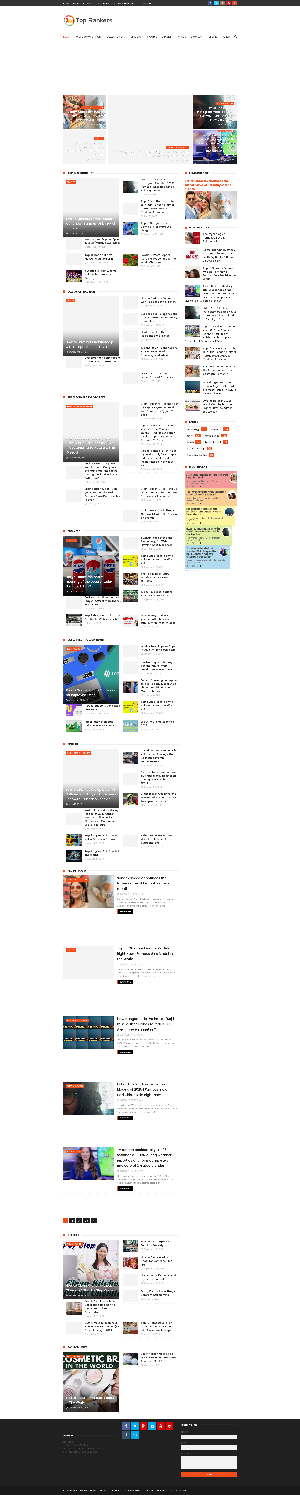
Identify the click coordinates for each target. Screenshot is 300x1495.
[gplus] (234, 3)
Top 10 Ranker (92, 1490)
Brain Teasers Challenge (79, 406)
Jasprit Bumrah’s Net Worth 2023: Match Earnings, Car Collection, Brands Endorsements (158, 756)
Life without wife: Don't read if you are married (158, 1277)
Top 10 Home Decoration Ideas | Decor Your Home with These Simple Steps (156, 1326)
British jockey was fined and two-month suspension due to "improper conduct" (158, 797)
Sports (213, 36)
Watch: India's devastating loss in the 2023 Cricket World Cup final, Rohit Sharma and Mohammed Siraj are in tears (102, 817)
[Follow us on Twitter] (135, 1426)
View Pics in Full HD (123, 3)
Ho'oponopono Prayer (88, 36)
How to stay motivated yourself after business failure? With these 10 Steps (158, 619)
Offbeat (73, 1235)
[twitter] (216, 3)
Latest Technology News (86, 640)
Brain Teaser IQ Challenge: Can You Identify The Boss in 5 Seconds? (159, 514)
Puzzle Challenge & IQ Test (86, 397)
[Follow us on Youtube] (161, 1426)
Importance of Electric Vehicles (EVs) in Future (99, 723)
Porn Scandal (226, 131)
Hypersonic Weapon (178, 147)
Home (66, 3)
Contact (88, 3)
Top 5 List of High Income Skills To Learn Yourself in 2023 (157, 559)
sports (190, 435)
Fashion (181, 36)
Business (74, 531)
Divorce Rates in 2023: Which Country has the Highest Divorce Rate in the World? (217, 406)
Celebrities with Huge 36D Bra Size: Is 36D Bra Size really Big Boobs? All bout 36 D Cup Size (219, 255)
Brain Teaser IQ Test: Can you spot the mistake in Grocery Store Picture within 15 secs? (102, 494)
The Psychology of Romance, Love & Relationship (214, 237)
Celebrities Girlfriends (78, 753)
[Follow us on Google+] (143, 1426)
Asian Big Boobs (225, 103)
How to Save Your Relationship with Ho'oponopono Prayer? (89, 344)
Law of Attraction (81, 291)
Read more (201, 486)
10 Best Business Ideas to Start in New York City (157, 593)
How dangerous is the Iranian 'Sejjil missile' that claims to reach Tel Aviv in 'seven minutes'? (151, 154)
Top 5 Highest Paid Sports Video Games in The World (101, 837)
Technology (73, 649)
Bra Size (167, 36)
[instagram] (222, 3)
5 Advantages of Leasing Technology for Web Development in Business (157, 541)
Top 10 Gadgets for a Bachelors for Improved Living (90, 692)
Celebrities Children (92, 107)
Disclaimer (103, 3)
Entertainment (213, 442)
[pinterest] (228, 3)
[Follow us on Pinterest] (169, 1426)
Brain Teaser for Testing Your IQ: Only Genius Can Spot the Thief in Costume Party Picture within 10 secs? (91, 445)
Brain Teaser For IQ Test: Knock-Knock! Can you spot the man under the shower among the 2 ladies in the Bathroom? (102, 471)
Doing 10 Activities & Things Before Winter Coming (158, 1293)
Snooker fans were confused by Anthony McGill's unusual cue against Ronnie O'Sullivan (159, 777)
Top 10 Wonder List (81, 173)
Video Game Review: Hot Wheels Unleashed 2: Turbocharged (156, 839)
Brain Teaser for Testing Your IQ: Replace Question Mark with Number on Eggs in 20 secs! (159, 409)
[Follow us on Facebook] (126, 1426)
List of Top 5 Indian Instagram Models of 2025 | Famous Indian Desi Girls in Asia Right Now (215, 114)
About (76, 3)
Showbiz (152, 36)
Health (70, 300)
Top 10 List (135, 36)
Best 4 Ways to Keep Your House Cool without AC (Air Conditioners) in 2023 (102, 1326)
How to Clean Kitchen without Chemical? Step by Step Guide (89, 1287)
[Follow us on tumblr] (126, 1435)
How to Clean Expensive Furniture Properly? (156, 1243)
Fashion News (77, 1347)
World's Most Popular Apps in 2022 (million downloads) (158, 648)
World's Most (212, 435)
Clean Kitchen (74, 1244)
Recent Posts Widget (193, 570)
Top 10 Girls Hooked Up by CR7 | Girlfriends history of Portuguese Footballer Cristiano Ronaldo (91, 794)
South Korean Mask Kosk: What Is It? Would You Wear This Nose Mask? (158, 1357)
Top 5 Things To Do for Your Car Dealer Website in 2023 (102, 617)
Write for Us (145, 3)
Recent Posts (77, 870)
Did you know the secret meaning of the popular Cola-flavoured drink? (89, 581)
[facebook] (210, 3)
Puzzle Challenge (196, 448)
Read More (125, 911)
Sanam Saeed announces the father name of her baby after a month (86, 116)
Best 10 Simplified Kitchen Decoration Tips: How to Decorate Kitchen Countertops (100, 1306)
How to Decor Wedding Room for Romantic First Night (156, 1261)
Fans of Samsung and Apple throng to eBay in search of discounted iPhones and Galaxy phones (159, 685)
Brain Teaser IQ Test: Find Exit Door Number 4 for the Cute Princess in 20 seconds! (159, 492)
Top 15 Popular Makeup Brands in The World (90, 1400)
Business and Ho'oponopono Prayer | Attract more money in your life (103, 601)
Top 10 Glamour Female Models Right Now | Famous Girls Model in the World (86, 149)
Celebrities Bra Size (197, 455)
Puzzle (227, 36)
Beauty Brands (74, 1356)
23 (86, 1220)
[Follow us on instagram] (152, 1426)
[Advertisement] (150, 65)
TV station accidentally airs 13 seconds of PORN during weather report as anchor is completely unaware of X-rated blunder (216, 145)
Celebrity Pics (115, 36)
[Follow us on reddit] (135, 1435)
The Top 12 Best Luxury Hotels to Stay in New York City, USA (157, 577)
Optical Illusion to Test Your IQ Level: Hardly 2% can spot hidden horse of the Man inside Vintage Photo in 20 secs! (159, 458)
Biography (197, 36)
